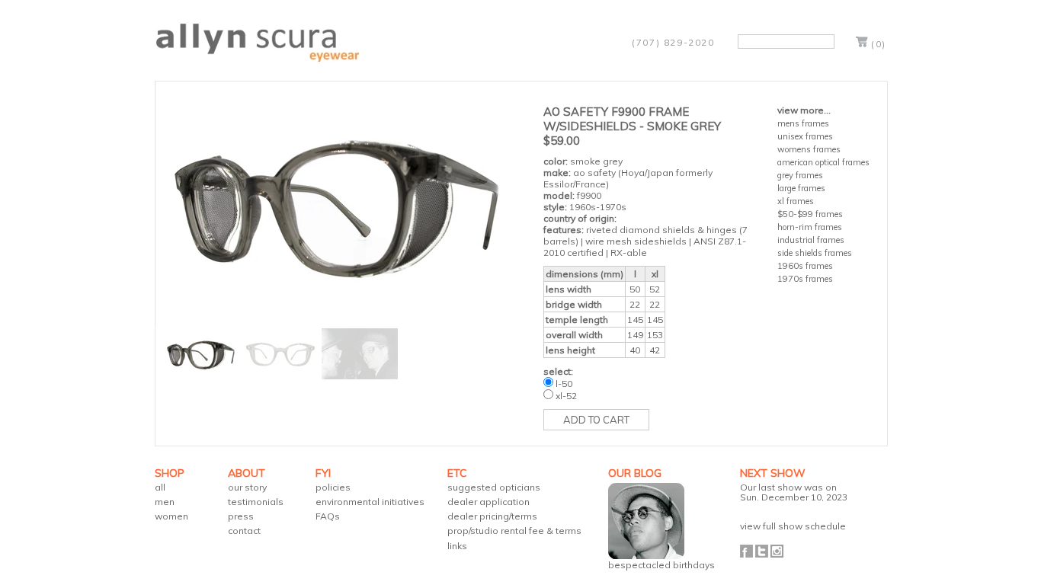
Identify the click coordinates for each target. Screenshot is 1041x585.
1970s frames (805, 278)
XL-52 (566, 395)
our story (247, 487)
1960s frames (805, 266)
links (457, 545)
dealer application (488, 501)
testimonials (255, 501)
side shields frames (814, 253)
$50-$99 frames (810, 214)
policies (333, 487)
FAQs (328, 516)
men (165, 501)
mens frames (803, 123)
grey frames (800, 175)
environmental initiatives (370, 501)
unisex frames (805, 136)
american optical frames (823, 162)
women (171, 516)
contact (244, 530)
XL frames (795, 201)
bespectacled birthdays (661, 565)
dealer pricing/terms (492, 516)
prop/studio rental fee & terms (514, 530)
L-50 (564, 383)
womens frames (809, 149)
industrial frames (810, 240)
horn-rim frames (809, 227)
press (241, 516)
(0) (878, 44)
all (160, 487)
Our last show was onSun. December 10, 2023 (793, 492)
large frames (801, 188)
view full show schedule (793, 526)
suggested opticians (493, 487)
